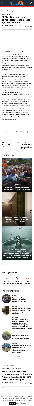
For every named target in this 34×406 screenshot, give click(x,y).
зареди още (16, 356)
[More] (28, 132)
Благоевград (10, 11)
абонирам (27, 277)
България (16, 247)
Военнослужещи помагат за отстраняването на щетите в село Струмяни (21, 336)
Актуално (16, 215)
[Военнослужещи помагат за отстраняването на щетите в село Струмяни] (6, 335)
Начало (4, 11)
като (6, 277)
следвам (17, 277)
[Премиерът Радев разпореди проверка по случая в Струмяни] (17, 175)
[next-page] (6, 263)
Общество (15, 333)
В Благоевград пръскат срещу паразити (7, 144)
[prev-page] (3, 263)
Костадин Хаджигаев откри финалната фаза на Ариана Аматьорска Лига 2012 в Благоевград (25, 145)
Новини (17, 184)
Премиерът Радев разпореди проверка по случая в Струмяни (17, 188)
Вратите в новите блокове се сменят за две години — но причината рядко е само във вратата (17, 220)
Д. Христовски (8, 25)
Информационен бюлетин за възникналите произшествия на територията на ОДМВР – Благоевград (21, 349)
